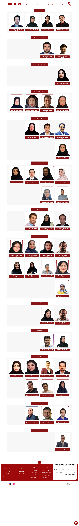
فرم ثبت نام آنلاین (55, 4)
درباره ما (36, 4)
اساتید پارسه (31, 4)
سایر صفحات (25, 4)
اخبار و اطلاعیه (48, 4)
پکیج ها (62, 4)
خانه (66, 4)
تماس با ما (42, 4)
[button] (10, 4)
